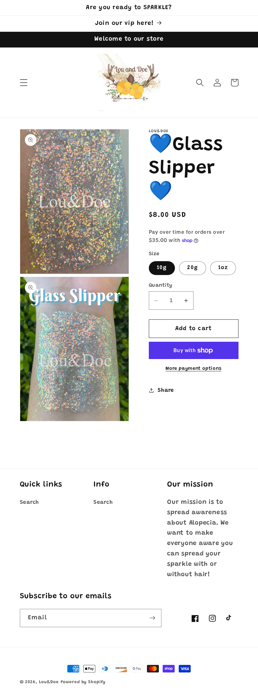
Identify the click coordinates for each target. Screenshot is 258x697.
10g (162, 268)
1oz (223, 268)
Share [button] (166, 390)
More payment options (193, 368)
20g (192, 268)
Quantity (160, 285)
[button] (23, 82)
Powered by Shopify (83, 682)
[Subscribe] (152, 618)
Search (29, 502)
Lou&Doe (49, 682)
